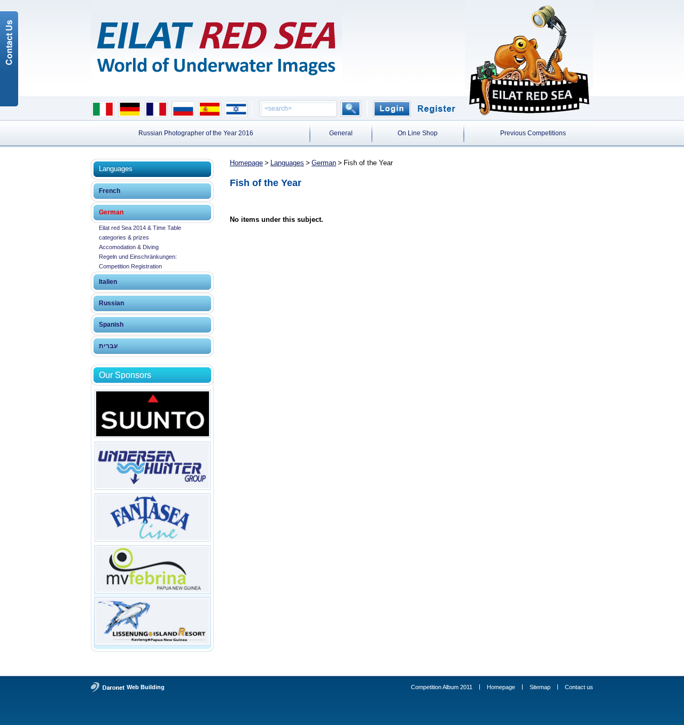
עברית (108, 346)
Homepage (246, 163)
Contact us (579, 687)
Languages (287, 163)
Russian (111, 303)
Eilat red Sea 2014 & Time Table (140, 228)
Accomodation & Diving (129, 247)
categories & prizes (124, 237)
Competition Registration (130, 266)
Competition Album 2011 (441, 687)
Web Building (146, 687)
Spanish (111, 324)
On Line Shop (418, 133)
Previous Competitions (533, 133)
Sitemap (540, 687)
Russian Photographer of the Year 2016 (195, 133)
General (341, 133)
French (109, 191)
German (111, 212)
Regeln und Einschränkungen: (138, 256)
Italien (108, 282)
